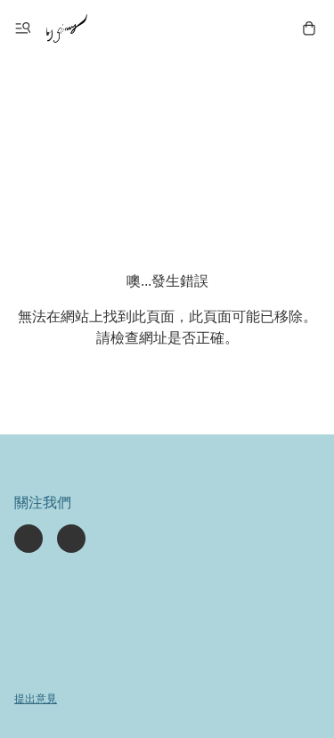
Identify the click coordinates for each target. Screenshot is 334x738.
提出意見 (35, 699)
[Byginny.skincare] (66, 28)
